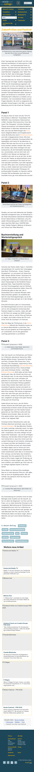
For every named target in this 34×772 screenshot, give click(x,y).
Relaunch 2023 (21, 743)
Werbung (10, 748)
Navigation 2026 (22, 744)
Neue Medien (7, 15)
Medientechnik (22, 12)
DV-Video (20, 17)
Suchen (19, 740)
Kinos (28, 130)
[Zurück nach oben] (32, 770)
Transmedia (21, 20)
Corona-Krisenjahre (7, 426)
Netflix (5, 20)
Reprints (10, 750)
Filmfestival (22, 526)
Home (19, 752)
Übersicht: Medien (8, 9)
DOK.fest (5, 537)
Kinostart (24, 533)
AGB (9, 740)
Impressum (10, 744)
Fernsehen (21, 9)
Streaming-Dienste (26, 135)
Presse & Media (12, 747)
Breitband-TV (22, 15)
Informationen (12, 738)
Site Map (20, 736)
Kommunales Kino (8, 541)
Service (20, 738)
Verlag (19, 747)
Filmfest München (8, 372)
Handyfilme (6, 12)
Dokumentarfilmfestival (17, 529)
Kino (4, 17)
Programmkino (15, 537)
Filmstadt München (22, 541)
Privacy (10, 736)
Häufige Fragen (21, 741)
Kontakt (10, 741)
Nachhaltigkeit (11, 743)
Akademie (10, 752)
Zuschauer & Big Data (7, 24)
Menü (18, 3)
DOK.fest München (25, 366)
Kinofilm (5, 529)
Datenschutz (11, 755)
